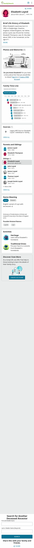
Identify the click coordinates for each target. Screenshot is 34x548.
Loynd (6, 200)
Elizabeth (13, 200)
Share (29, 9)
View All (6, 137)
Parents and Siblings (10, 93)
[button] (17, 132)
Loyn (13, 225)
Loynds (6, 225)
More (5, 42)
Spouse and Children (10, 89)
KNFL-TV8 (29, 14)
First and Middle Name (8, 521)
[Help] (28, 3)
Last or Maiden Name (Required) (11, 528)
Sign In (14, 77)
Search (17, 537)
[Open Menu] (32, 3)
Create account (17, 278)
